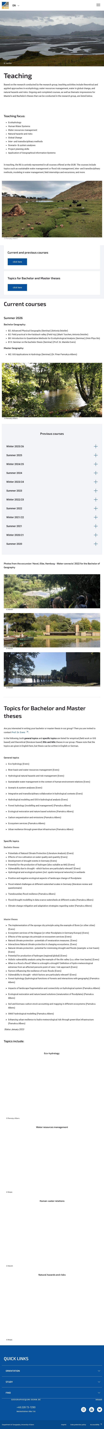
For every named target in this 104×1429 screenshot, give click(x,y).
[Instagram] (83, 1410)
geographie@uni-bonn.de (26, 1400)
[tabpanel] (52, 38)
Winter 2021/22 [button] (15, 517)
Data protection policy (78, 1425)
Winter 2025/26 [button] (15, 446)
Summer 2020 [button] (14, 543)
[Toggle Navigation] (98, 5)
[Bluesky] (99, 1410)
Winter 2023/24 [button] (15, 481)
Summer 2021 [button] (14, 526)
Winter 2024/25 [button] (15, 464)
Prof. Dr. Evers (18, 732)
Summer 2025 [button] (14, 455)
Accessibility (94, 1425)
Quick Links (16, 1358)
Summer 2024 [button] (14, 472)
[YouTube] (91, 1410)
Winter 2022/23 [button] (15, 499)
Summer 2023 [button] (14, 490)
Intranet (99, 1400)
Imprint (63, 1425)
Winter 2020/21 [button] (15, 535)
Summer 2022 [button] (14, 508)
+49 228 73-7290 (26, 1407)
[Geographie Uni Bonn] (5, 5)
